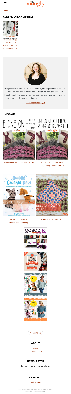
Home (5, 11)
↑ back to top (35, 333)
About (36, 348)
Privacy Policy (36, 351)
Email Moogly (35, 382)
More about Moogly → (35, 103)
